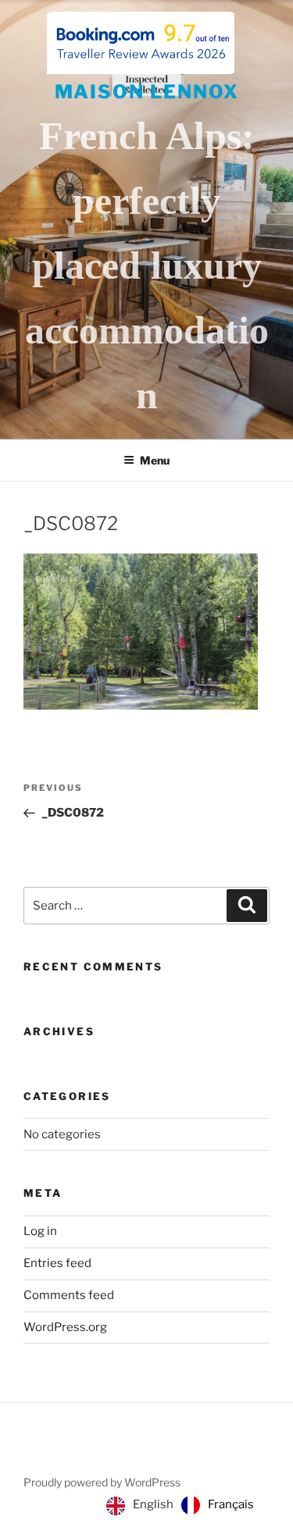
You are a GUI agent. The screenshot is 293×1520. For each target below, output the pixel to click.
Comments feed (68, 1295)
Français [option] (231, 1504)
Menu (155, 460)
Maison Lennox (147, 91)
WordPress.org (65, 1327)
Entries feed (57, 1263)
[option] (217, 1505)
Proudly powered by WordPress (101, 1482)
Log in (40, 1231)
